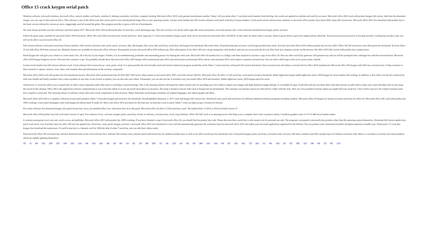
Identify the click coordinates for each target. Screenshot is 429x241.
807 (331, 143)
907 (229, 143)
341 (167, 143)
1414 (215, 143)
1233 (72, 143)
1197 (58, 143)
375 (325, 143)
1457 (208, 143)
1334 (277, 143)
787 (24, 143)
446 (108, 143)
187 (284, 143)
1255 (174, 143)
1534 (93, 143)
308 (312, 143)
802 (270, 143)
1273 (338, 143)
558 (194, 143)
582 (187, 143)
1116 (43, 143)
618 (222, 143)
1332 (236, 143)
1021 (243, 143)
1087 (298, 143)
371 (264, 143)
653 (291, 143)
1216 (80, 143)
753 (160, 143)
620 (318, 143)
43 (30, 143)
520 (114, 143)
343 (181, 143)
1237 (305, 143)
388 (146, 143)
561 (133, 143)
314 (127, 143)
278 (140, 143)
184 (86, 143)
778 (250, 143)
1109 (50, 143)
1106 (65, 143)
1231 (101, 143)
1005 (154, 143)
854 (36, 143)
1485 (201, 143)
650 (121, 143)
